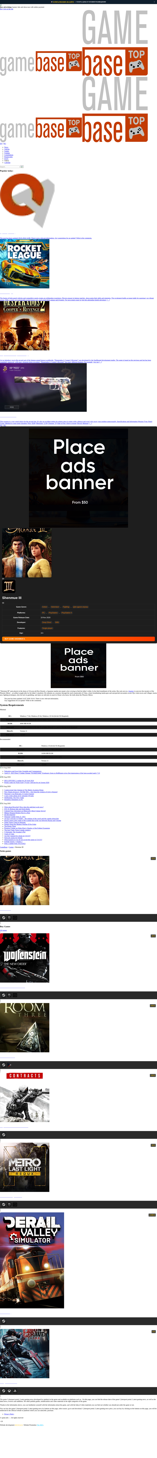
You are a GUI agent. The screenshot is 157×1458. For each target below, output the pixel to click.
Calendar (7, 162)
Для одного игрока (80, 607)
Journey (131, 691)
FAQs (6, 159)
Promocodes (8, 157)
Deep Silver (46, 622)
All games (3, 930)
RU (5, 144)
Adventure (55, 607)
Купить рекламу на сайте (63, 2)
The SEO (40, 1425)
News (6, 147)
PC (43, 613)
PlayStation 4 (67, 613)
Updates (7, 153)
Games (6, 151)
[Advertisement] (64, 1443)
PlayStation (53, 613)
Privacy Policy (9, 1414)
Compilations (8, 155)
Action (44, 607)
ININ (57, 622)
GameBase (3, 847)
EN (1, 144)
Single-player (47, 628)
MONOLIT (19, 1425)
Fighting (66, 607)
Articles (7, 149)
